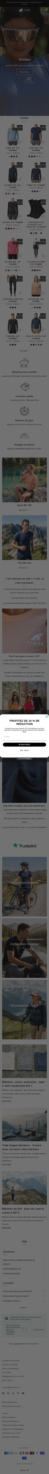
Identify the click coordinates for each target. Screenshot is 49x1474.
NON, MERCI (24, 750)
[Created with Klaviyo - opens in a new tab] (24, 758)
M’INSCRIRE (24, 744)
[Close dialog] (47, 716)
